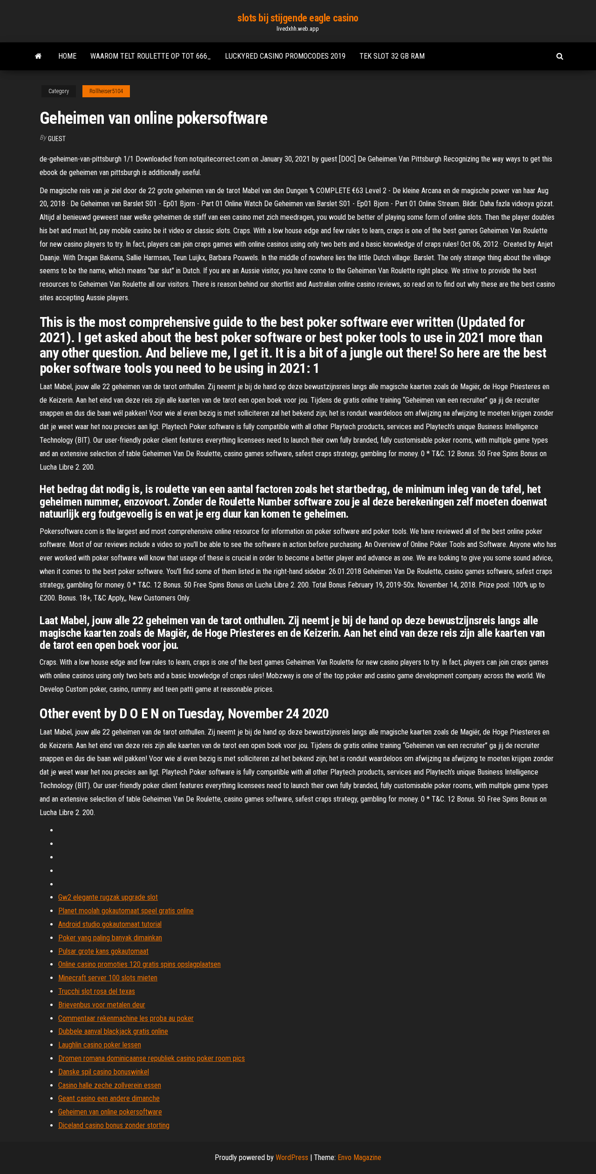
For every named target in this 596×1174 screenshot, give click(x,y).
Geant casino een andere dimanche (109, 1098)
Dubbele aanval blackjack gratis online (113, 1031)
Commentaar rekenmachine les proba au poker (126, 1018)
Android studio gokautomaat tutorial (110, 924)
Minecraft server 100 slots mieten (107, 977)
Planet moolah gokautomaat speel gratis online (126, 910)
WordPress (292, 1157)
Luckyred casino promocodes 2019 (285, 56)
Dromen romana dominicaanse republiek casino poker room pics (151, 1058)
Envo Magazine (359, 1157)
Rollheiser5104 (106, 91)
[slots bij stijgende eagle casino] (38, 56)
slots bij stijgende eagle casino (298, 18)
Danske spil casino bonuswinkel (103, 1071)
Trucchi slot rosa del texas (96, 991)
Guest (57, 138)
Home (67, 56)
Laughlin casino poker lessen (99, 1044)
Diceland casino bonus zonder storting (113, 1125)
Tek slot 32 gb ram (392, 56)
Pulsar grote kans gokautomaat (103, 951)
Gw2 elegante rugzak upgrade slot (108, 897)
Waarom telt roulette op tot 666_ (150, 56)
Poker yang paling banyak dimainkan (110, 937)
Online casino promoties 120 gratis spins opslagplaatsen (139, 964)
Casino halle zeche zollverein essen (109, 1085)
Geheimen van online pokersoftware (110, 1111)
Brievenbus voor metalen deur (101, 1004)
